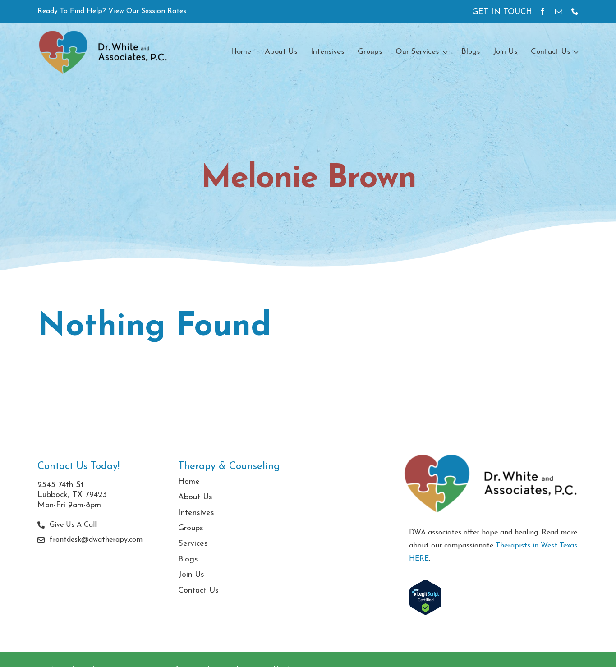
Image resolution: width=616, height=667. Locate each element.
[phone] (575, 11)
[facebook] (542, 11)
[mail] (558, 11)
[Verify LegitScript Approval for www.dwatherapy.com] (494, 597)
